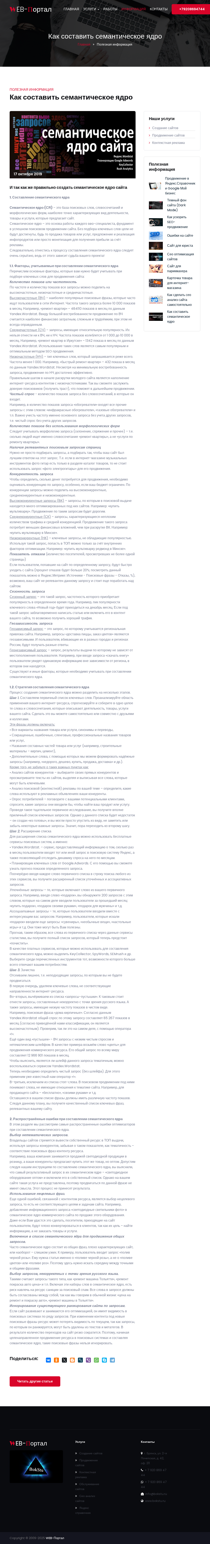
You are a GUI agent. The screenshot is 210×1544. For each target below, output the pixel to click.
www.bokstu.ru (154, 1501)
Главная (71, 9)
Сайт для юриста (180, 245)
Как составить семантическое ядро (178, 316)
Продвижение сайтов (168, 135)
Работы (110, 9)
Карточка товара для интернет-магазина (179, 283)
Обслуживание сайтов (87, 1486)
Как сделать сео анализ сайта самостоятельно (179, 300)
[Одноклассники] (56, 1361)
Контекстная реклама (168, 142)
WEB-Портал (55, 1538)
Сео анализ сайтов (85, 1498)
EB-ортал (31, 9)
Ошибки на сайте (180, 235)
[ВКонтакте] (48, 1361)
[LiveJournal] (80, 1361)
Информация (133, 9)
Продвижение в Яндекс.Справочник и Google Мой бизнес (180, 186)
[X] (64, 1361)
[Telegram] (112, 1361)
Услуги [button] (90, 9)
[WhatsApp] (96, 1361)
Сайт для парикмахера (177, 268)
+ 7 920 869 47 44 (154, 1472)
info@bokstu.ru (156, 1494)
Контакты (159, 9)
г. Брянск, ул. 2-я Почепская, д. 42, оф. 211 (154, 1458)
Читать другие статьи (35, 1381)
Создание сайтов (165, 128)
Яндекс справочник (83, 1510)
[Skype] (104, 1361)
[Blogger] (72, 1361)
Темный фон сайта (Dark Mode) (176, 205)
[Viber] (88, 1361)
